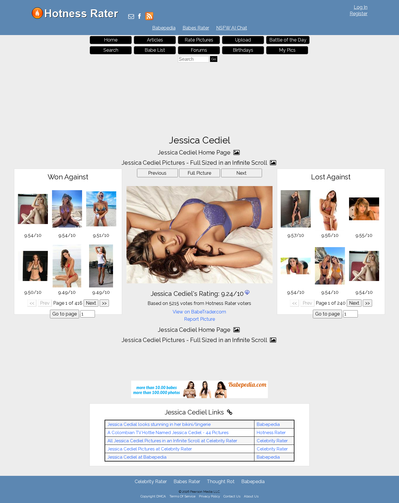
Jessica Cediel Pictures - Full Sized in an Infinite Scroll (195, 162)
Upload (243, 40)
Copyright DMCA (153, 496)
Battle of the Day (287, 40)
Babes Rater (196, 28)
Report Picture (199, 319)
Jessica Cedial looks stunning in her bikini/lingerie (159, 424)
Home (110, 40)
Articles (155, 40)
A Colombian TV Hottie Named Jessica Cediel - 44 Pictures (167, 432)
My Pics (287, 50)
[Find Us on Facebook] (139, 17)
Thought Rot (221, 481)
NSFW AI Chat (231, 28)
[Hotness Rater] (77, 17)
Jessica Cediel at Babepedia (136, 457)
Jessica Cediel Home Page (195, 152)
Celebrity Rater (272, 440)
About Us (251, 496)
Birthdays (243, 50)
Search (110, 50)
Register (358, 13)
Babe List (155, 50)
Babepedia (164, 28)
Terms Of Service (182, 496)
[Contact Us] (131, 17)
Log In (360, 7)
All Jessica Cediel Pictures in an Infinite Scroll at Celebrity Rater (172, 440)
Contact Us (231, 496)
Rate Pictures (199, 40)
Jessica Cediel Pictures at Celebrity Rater (149, 449)
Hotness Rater (271, 432)
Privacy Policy (209, 496)
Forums (199, 50)
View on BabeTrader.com (199, 312)
